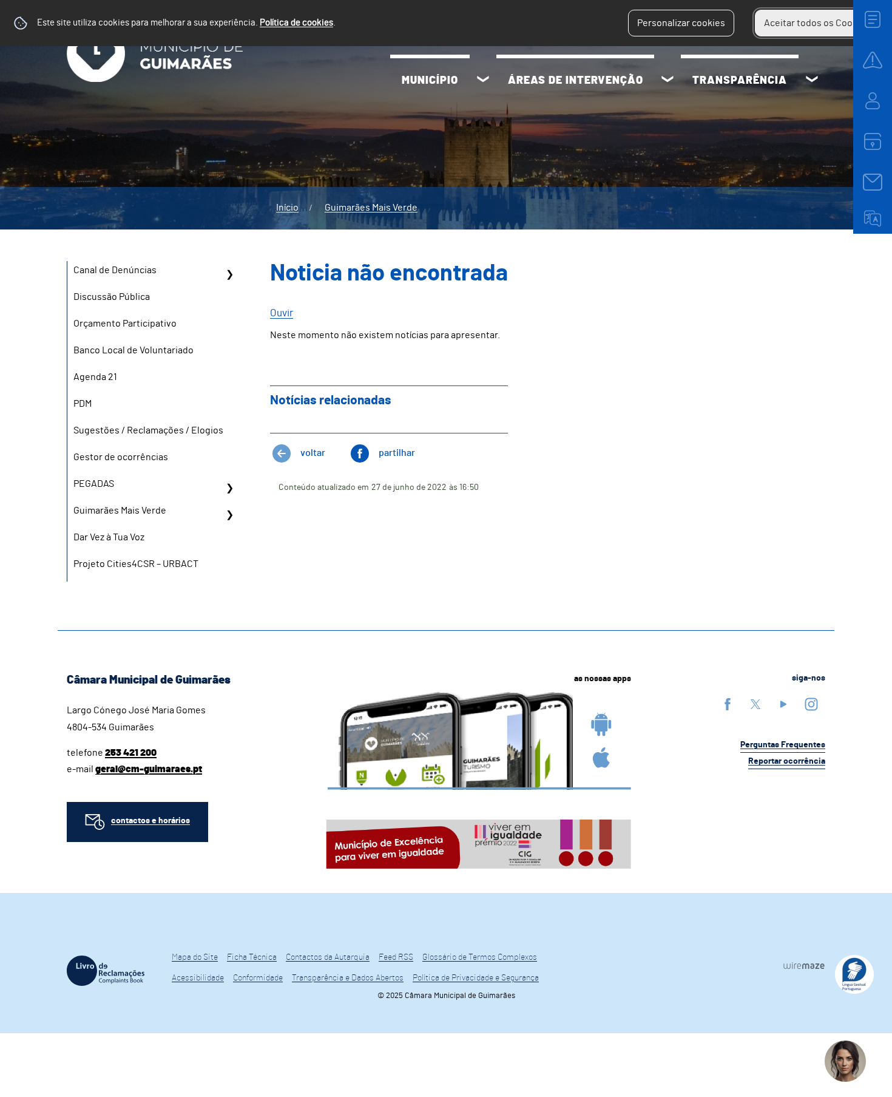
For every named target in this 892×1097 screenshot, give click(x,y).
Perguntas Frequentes (782, 745)
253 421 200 (131, 753)
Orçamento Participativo (125, 323)
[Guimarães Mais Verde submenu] (229, 514)
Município (430, 80)
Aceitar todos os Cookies (817, 23)
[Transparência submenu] (812, 81)
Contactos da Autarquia (328, 957)
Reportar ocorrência (786, 761)
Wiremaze (804, 965)
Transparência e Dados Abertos (348, 978)
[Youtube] (783, 704)
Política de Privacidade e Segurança (476, 978)
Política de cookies (296, 22)
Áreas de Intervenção (575, 80)
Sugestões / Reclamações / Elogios (148, 430)
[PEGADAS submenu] (229, 488)
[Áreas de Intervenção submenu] (667, 81)
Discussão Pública (111, 297)
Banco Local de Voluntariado (133, 350)
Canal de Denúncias (115, 270)
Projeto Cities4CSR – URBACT (135, 564)
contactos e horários (150, 821)
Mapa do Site (195, 957)
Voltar (312, 453)
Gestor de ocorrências (120, 457)
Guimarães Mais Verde (371, 207)
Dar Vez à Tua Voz (108, 537)
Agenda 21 (95, 377)
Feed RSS (396, 957)
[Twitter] (755, 704)
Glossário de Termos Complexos (479, 957)
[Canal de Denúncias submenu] (229, 274)
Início (287, 207)
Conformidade (258, 978)
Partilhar (397, 453)
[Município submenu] (483, 81)
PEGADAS (93, 484)
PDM (82, 404)
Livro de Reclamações (105, 971)
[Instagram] (811, 704)
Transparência (739, 80)
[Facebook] (728, 704)
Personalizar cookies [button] (681, 23)
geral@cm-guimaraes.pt (148, 769)
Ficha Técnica (252, 957)
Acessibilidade (198, 978)
